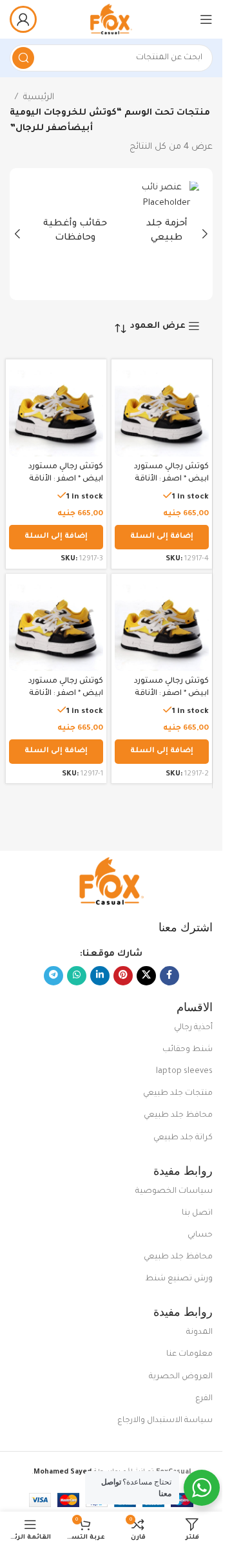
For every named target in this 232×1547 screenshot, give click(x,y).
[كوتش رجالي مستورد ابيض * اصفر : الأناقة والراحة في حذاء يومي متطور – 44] (162, 410)
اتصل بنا (197, 1213)
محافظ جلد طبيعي (178, 1115)
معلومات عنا (189, 1354)
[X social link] (146, 975)
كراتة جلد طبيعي (183, 1138)
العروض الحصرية (181, 1376)
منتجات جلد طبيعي (178, 1093)
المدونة (199, 1332)
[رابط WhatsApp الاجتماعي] (76, 975)
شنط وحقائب (187, 1049)
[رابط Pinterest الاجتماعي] (123, 975)
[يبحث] (23, 58)
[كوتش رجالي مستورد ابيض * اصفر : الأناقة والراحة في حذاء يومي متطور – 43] (56, 410)
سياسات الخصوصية (174, 1191)
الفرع (204, 1398)
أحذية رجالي (193, 1027)
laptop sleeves (184, 1071)
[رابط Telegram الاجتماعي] (53, 975)
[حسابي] (23, 19)
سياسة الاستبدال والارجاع (165, 1420)
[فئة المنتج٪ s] (157, 216)
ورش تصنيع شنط (179, 1279)
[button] (205, 234)
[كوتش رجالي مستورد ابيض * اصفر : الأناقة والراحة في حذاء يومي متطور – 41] (56, 624)
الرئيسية (38, 97)
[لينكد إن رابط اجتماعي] (100, 975)
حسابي (200, 1235)
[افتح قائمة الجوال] (206, 19)
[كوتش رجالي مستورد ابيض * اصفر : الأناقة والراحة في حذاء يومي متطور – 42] (162, 624)
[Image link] (111, 882)
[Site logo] (110, 19)
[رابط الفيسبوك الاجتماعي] (169, 975)
